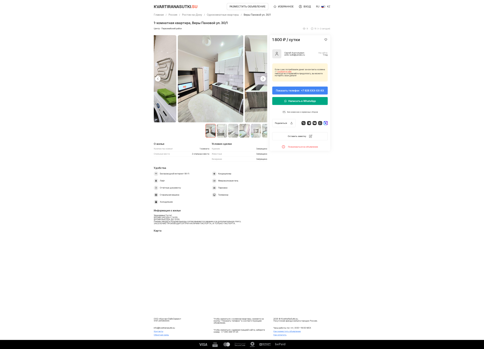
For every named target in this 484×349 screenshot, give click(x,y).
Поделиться (281, 123)
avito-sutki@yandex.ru (294, 55)
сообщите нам (284, 71)
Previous (158, 79)
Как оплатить (279, 335)
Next (263, 79)
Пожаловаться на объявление (303, 147)
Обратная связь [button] (161, 335)
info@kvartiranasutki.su (164, 328)
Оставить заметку (297, 136)
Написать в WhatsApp (302, 101)
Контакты (158, 331)
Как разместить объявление (287, 331)
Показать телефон (300, 90)
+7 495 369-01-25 (229, 332)
